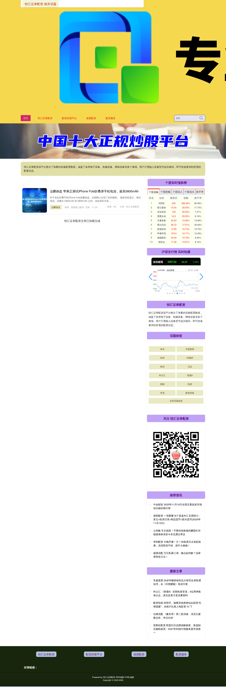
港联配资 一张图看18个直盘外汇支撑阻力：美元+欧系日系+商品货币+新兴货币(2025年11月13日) (177, 519)
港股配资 (91, 118)
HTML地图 (129, 677)
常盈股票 (190, 348)
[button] (151, 277)
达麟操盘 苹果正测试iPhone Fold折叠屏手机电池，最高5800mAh (94, 191)
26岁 (162, 357)
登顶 (162, 392)
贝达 (190, 366)
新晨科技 (161, 228)
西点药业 (161, 224)
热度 (190, 384)
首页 (25, 118)
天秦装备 (161, 220)
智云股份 (161, 207)
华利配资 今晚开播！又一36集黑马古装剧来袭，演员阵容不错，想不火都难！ (177, 543)
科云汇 (162, 375)
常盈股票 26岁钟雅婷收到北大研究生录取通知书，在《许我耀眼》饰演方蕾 (177, 582)
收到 (162, 366)
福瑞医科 (161, 237)
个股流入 (177, 191)
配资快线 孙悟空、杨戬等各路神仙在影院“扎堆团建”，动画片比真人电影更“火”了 (177, 604)
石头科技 (161, 211)
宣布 (162, 348)
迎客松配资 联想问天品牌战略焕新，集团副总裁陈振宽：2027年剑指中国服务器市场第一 (177, 628)
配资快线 (190, 392)
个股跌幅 (165, 191)
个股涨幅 (154, 192)
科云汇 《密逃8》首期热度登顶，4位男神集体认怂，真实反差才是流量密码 (177, 593)
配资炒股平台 (69, 118)
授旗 (162, 384)
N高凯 (162, 203)
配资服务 (110, 118)
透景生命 (161, 216)
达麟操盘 (56, 207)
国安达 (161, 241)
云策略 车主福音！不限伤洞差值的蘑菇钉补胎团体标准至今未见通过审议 (177, 532)
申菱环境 (161, 233)
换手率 (200, 191)
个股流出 (189, 191)
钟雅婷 (190, 357)
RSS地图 (120, 677)
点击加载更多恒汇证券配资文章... (82, 221)
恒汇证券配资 (45, 118)
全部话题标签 (176, 400)
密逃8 (190, 375)
